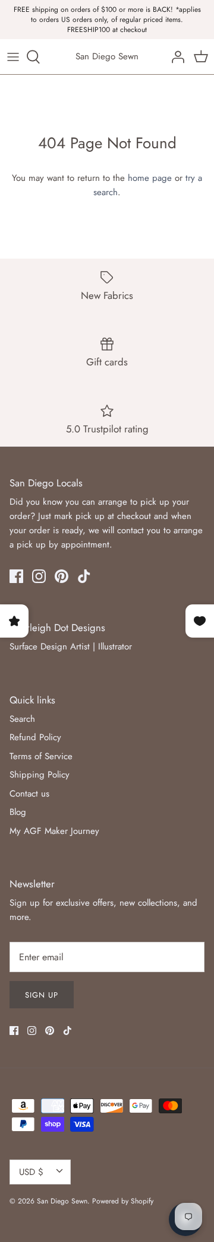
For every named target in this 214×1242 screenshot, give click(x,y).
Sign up (41, 995)
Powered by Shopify (122, 1201)
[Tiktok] (84, 576)
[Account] (175, 57)
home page (150, 177)
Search (22, 718)
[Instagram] (39, 576)
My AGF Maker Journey (54, 830)
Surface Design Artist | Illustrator (71, 646)
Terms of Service (41, 756)
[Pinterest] (61, 576)
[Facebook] (16, 576)
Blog (18, 812)
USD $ (31, 1172)
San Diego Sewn (62, 1201)
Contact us (29, 793)
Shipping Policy (40, 774)
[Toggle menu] (13, 57)
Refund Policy (35, 737)
